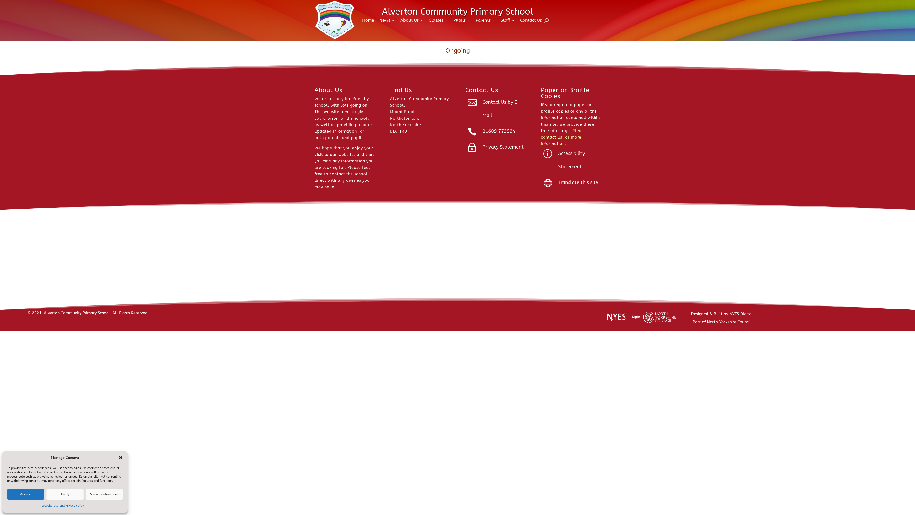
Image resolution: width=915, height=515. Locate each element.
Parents (483, 20)
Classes (436, 20)
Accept (25, 494)
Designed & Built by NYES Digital (722, 313)
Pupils (459, 20)
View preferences (104, 494)
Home (368, 20)
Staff (505, 20)
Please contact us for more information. (563, 137)
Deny (65, 494)
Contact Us (531, 20)
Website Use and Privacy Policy (63, 505)
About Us (409, 20)
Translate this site (578, 182)
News (384, 20)
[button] (120, 457)
